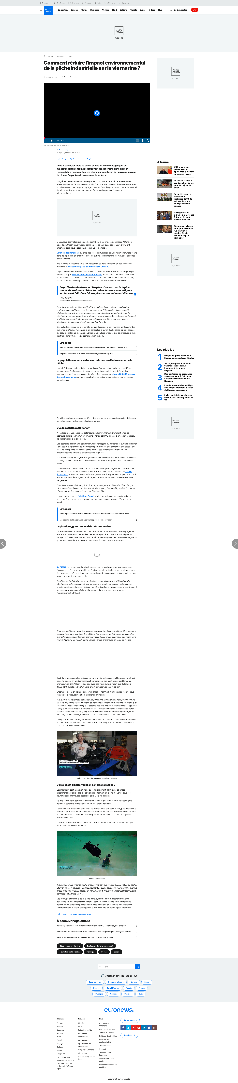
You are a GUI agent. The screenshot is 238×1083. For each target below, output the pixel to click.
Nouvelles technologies (70, 952)
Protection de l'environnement (100, 946)
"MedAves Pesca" (86, 496)
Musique (99, 994)
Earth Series (60, 56)
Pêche (104, 952)
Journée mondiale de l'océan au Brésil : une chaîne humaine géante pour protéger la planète (94, 931)
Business (94, 10)
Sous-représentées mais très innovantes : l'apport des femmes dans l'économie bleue (94, 513)
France (142, 988)
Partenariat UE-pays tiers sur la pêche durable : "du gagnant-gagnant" (85, 937)
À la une (163, 162)
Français (45, 3)
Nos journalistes (63, 1057)
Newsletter (128, 1035)
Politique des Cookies (108, 1036)
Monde (84, 10)
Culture (123, 10)
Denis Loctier (63, 150)
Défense (127, 994)
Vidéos (152, 10)
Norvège (113, 994)
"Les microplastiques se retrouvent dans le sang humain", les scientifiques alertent (93, 347)
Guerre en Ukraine (115, 982)
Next (114, 10)
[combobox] (132, 3)
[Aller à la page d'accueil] (48, 10)
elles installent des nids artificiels (87, 274)
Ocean (69, 56)
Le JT (80, 1027)
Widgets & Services (86, 1050)
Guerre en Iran (95, 982)
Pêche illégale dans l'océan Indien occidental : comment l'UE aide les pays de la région (91, 926)
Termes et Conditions (107, 1033)
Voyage (105, 10)
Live (194, 10)
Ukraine (134, 982)
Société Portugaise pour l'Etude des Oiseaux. (88, 266)
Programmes (62, 1054)
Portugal (90, 952)
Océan (116, 952)
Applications (83, 1040)
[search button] (120, 3)
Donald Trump (113, 988)
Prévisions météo (85, 1030)
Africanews (82, 1053)
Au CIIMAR (62, 567)
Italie (141, 994)
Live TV (81, 1023)
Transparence (104, 1045)
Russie (129, 988)
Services (81, 1019)
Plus (101, 1019)
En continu (63, 10)
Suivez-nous (83, 1037)
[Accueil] (44, 56)
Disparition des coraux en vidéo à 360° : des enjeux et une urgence (86, 354)
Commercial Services (107, 1029)
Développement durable (70, 946)
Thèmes (60, 1019)
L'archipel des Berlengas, (68, 253)
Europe (74, 10)
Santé (142, 10)
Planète (133, 10)
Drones (96, 988)
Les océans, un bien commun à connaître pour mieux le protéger (86, 520)
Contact (102, 1049)
